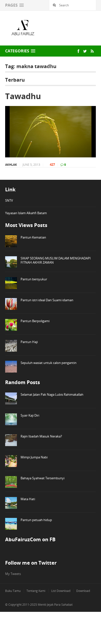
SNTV (9, 200)
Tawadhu (23, 96)
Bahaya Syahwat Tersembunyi (42, 478)
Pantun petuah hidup (36, 520)
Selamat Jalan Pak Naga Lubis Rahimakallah (52, 394)
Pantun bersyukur (34, 279)
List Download (60, 591)
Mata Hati (28, 499)
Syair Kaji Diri (30, 415)
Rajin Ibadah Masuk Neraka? (41, 436)
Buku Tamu (13, 591)
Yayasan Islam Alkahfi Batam (26, 213)
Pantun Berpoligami (35, 321)
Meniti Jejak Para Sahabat (55, 604)
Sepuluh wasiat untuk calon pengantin (48, 363)
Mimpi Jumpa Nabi (34, 457)
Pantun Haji (29, 342)
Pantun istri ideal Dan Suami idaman (47, 300)
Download (83, 591)
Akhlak (11, 165)
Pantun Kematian (33, 237)
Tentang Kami (35, 591)
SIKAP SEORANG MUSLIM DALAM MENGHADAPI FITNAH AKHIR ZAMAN (56, 260)
